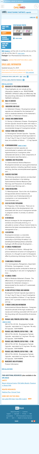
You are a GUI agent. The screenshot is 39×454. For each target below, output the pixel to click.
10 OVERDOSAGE (9, 218)
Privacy (24, 413)
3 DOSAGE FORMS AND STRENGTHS (14, 131)
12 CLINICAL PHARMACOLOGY (13, 247)
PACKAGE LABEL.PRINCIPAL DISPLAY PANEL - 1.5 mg (19, 319)
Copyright (16, 413)
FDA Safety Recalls (23, 383)
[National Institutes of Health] (3, 1)
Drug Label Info (5, 28)
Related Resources (5, 38)
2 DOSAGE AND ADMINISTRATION (14, 119)
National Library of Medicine (14, 1)
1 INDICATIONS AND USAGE (12, 106)
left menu (5, 378)
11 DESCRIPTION (9, 232)
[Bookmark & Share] (34, 421)
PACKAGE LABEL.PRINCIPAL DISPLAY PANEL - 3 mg (18, 331)
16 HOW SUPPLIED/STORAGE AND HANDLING (17, 290)
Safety (4, 33)
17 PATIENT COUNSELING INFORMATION (15, 305)
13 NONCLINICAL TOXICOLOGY (13, 261)
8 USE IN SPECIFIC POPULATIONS (14, 203)
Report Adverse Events (9, 383)
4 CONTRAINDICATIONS (11, 145)
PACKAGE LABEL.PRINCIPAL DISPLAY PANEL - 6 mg (18, 351)
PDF (21, 76)
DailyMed (19, 6)
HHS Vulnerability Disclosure (24, 416)
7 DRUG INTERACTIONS (11, 189)
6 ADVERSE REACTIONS (11, 174)
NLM (13, 418)
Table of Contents (10, 101)
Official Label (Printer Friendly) (12, 80)
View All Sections (7, 84)
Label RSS (32, 17)
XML (24, 76)
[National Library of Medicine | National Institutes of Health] (19, 408)
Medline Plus (6, 392)
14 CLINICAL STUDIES (10, 276)
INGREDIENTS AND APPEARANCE (14, 361)
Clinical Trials (15, 392)
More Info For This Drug (5, 46)
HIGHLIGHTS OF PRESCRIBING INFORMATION (17, 86)
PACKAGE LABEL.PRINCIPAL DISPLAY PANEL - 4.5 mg (19, 341)
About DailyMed (15, 411)
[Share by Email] (32, 421)
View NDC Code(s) (21, 399)
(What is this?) (22, 145)
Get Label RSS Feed (8, 399)
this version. (30, 72)
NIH (7, 418)
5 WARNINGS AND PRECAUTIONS (14, 160)
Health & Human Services (25, 418)
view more (21, 53)
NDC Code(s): (6, 51)
